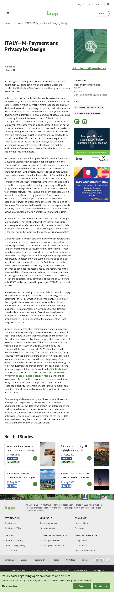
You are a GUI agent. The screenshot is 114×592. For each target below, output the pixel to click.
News (18, 23)
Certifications (10, 523)
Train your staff (11, 550)
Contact (98, 4)
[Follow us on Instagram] (107, 560)
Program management (87, 113)
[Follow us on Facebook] (102, 560)
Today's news (81, 540)
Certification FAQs (12, 528)
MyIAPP (81, 4)
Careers (84, 560)
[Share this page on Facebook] (84, 121)
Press (56, 560)
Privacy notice (80, 570)
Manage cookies (9, 586)
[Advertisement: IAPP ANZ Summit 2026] (92, 184)
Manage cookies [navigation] (61, 570)
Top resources (81, 545)
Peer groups (80, 528)
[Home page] (10, 507)
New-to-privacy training (14, 545)
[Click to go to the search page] (108, 4)
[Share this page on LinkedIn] (77, 121)
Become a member (48, 523)
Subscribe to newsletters (86, 550)
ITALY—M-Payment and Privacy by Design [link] (46, 23)
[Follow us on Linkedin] (96, 560)
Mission (24, 560)
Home (7, 23)
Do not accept (101, 586)
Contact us (9, 560)
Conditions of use (17, 570)
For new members (47, 528)
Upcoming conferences (49, 540)
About (90, 4)
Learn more (85, 580)
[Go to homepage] (52, 13)
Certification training (13, 540)
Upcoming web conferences (52, 545)
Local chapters (81, 523)
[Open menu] (7, 13)
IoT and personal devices (89, 107)
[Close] (109, 576)
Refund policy (98, 570)
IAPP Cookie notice (39, 570)
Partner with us (41, 560)
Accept (82, 586)
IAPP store (70, 560)
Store (102, 13)
